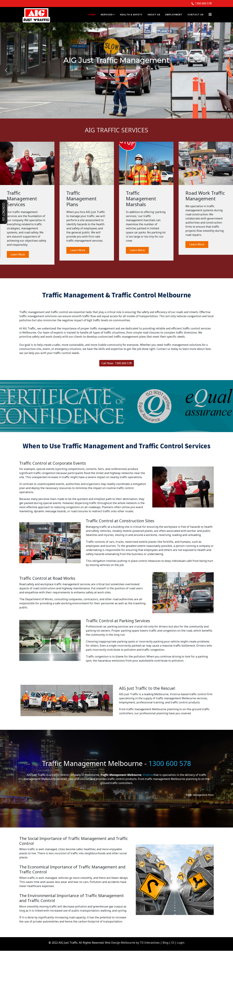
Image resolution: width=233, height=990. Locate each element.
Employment (173, 15)
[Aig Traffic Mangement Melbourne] (27, 163)
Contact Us (195, 15)
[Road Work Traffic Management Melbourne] (206, 163)
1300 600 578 (203, 3)
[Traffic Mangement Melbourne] (146, 163)
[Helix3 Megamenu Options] (210, 14)
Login (180, 942)
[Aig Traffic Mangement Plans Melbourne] (87, 163)
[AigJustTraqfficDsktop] (36, 15)
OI (172, 942)
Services (107, 15)
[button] (6, 70)
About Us (154, 15)
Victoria (148, 775)
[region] (116, 70)
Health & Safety (131, 15)
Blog (165, 942)
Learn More (18, 254)
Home (92, 15)
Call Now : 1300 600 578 (116, 363)
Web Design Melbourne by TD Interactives (132, 942)
